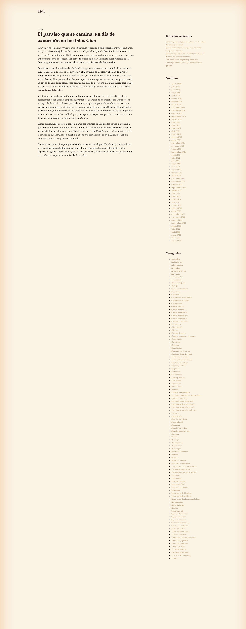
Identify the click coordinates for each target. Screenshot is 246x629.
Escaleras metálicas (179, 363)
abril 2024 (175, 167)
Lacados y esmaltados (180, 392)
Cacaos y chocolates (179, 289)
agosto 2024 (176, 155)
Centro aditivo (177, 306)
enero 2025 (176, 140)
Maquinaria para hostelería (183, 407)
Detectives (175, 342)
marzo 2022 (176, 241)
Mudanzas (175, 425)
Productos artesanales (180, 463)
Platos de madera (178, 460)
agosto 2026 (176, 84)
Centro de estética (179, 312)
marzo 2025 (176, 134)
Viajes (40, 29)
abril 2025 (175, 131)
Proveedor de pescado (180, 469)
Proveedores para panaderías (184, 472)
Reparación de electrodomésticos (185, 499)
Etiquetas (175, 369)
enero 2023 (176, 211)
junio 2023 (175, 196)
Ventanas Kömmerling (180, 555)
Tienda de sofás (178, 546)
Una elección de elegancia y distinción (182, 59)
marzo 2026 (176, 98)
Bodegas (175, 286)
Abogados (175, 259)
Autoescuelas (177, 277)
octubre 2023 (176, 184)
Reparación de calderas (181, 496)
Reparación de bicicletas (181, 493)
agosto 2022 (176, 226)
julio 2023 (175, 193)
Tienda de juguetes (179, 540)
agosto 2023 (176, 190)
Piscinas (174, 457)
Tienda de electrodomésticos (183, 537)
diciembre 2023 (178, 178)
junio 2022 (175, 232)
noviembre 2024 (178, 146)
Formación (176, 383)
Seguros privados (178, 520)
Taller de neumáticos (180, 531)
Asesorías (175, 268)
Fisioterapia (176, 374)
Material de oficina (179, 419)
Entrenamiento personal (181, 360)
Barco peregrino (178, 283)
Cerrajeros (176, 324)
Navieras (175, 434)
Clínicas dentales (178, 333)
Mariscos (175, 413)
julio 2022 (175, 229)
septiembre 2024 (178, 152)
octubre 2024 (176, 149)
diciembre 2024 (178, 143)
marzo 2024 (176, 170)
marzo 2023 (176, 205)
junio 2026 (175, 90)
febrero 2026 (176, 101)
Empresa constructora (180, 351)
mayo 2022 (176, 235)
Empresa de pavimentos (181, 354)
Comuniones (176, 339)
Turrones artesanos (179, 552)
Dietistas (175, 345)
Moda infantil (177, 422)
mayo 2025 (176, 128)
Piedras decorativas (179, 451)
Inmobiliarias (177, 386)
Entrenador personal (180, 357)
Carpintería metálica (180, 300)
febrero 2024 (176, 173)
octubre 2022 (176, 220)
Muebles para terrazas (180, 431)
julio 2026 (175, 87)
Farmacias (175, 371)
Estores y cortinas (178, 366)
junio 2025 (175, 125)
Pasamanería (177, 443)
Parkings (175, 440)
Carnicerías (176, 294)
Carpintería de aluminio (181, 297)
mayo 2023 (176, 199)
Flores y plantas (178, 377)
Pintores (175, 454)
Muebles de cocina (179, 428)
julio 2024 (175, 158)
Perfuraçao (176, 449)
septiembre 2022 (178, 223)
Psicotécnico (176, 478)
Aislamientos (177, 262)
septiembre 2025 (178, 116)
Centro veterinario (179, 318)
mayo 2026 (176, 93)
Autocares (175, 274)
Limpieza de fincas (179, 398)
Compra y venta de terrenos (183, 336)
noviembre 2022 (178, 217)
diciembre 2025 (178, 107)
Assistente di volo (178, 271)
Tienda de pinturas (179, 543)
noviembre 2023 (178, 181)
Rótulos (174, 508)
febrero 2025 (176, 137)
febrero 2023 (176, 208)
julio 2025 (175, 122)
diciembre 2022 (178, 214)
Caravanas (176, 292)
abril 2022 (175, 238)
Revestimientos (177, 505)
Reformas (175, 490)
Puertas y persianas (179, 487)
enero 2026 (176, 104)
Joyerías (175, 389)
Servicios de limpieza (180, 523)
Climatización (177, 327)
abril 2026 (175, 95)
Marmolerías (176, 416)
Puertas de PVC (178, 484)
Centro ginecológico (179, 315)
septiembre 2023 (178, 187)
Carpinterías (176, 303)
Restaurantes (177, 502)
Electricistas (176, 348)
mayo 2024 (176, 164)
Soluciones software (179, 526)
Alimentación (177, 265)
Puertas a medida (178, 481)
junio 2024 (175, 161)
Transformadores (178, 549)
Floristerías (176, 380)
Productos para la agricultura (183, 466)
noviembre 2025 (178, 110)
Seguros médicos (178, 517)
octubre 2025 (176, 113)
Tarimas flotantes (178, 534)
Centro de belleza (178, 309)
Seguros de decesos (179, 514)
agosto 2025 (176, 119)
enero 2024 (176, 175)
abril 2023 (175, 202)
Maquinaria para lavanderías (183, 410)
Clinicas (174, 330)
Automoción (176, 280)
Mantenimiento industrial (182, 401)
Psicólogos (175, 475)
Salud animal (177, 511)
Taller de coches (178, 529)
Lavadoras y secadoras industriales (186, 395)
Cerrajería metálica (179, 321)
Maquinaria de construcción (183, 404)
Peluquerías (176, 446)
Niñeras (174, 437)
